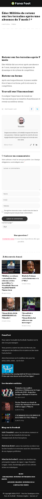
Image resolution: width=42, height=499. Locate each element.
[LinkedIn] (36, 144)
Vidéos (13, 24)
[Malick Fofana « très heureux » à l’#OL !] (31, 267)
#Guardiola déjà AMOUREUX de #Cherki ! (9, 315)
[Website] (30, 144)
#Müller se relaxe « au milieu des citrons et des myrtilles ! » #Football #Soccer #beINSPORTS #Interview (10, 283)
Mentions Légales (22, 496)
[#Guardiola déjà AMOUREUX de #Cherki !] (11, 304)
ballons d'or (17, 350)
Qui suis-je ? (34, 496)
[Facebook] (31, 109)
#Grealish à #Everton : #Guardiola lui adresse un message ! (29, 318)
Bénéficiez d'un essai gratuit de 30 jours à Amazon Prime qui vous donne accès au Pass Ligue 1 (21, 375)
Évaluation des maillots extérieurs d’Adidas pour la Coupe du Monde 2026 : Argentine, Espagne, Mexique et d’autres (27, 391)
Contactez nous (8, 239)
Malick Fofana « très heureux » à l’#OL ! (30, 278)
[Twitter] (37, 109)
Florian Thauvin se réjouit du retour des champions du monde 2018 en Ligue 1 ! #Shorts (27, 404)
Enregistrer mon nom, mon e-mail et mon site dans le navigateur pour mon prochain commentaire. (21, 212)
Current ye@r (7, 223)
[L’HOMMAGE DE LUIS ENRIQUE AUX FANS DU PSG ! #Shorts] (7, 418)
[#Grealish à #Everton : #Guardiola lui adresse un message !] (31, 304)
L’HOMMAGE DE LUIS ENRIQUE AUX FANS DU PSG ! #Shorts (27, 416)
